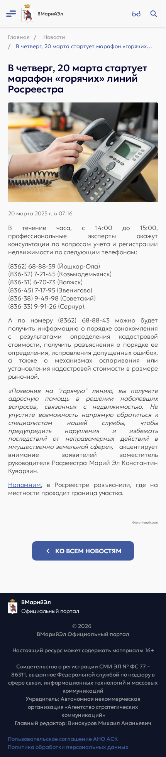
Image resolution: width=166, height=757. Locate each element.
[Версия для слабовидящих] (136, 13)
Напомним (24, 484)
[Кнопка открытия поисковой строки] (153, 13)
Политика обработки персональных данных (68, 747)
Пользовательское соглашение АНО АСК (63, 738)
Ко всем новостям (88, 551)
